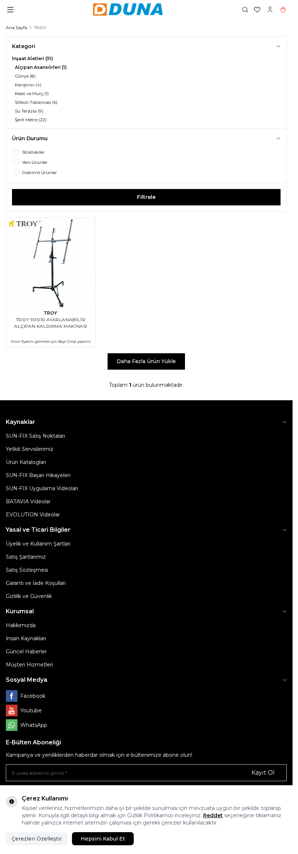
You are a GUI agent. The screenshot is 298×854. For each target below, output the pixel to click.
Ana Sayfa (16, 27)
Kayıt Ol (263, 772)
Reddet (213, 815)
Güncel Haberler (26, 651)
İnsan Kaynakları (26, 638)
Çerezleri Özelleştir (37, 838)
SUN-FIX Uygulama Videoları (42, 488)
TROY (51, 313)
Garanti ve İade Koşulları (36, 583)
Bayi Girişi (67, 341)
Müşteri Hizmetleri (29, 664)
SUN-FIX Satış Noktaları (35, 436)
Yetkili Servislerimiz (29, 449)
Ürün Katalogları (26, 462)
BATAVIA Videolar (28, 501)
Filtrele (146, 197)
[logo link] (128, 9)
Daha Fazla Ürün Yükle (146, 361)
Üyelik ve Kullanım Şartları (38, 543)
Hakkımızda (21, 625)
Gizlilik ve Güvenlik (29, 596)
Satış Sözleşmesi (27, 570)
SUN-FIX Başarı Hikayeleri (38, 475)
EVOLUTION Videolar (33, 514)
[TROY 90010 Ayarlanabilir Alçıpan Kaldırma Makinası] (50, 262)
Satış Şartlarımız (26, 557)
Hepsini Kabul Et (103, 838)
